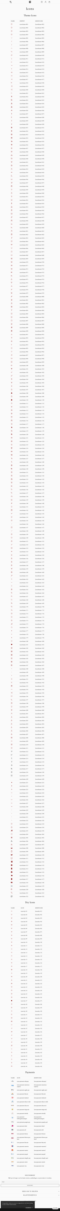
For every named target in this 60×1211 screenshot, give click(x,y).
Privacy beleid (20, 1207)
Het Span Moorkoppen (30, 2)
